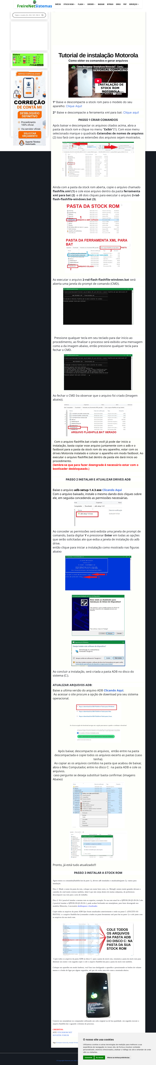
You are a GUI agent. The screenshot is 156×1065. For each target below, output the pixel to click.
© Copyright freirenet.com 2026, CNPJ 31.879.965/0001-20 (75, 1060)
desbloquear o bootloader (87, 906)
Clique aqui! (131, 112)
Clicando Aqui (112, 490)
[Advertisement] (98, 30)
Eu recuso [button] (99, 1057)
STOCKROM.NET (64, 1032)
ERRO (118, 4)
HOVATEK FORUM (61, 1035)
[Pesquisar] (42, 15)
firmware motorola (62, 1043)
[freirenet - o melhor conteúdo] (29, 145)
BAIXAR (101, 4)
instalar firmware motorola (77, 1043)
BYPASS (110, 4)
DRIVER (91, 4)
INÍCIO (58, 4)
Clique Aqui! (74, 106)
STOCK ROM (69, 4)
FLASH (81, 4)
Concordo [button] (88, 1057)
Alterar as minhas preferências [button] (118, 1057)
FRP (124, 4)
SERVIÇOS (134, 4)
